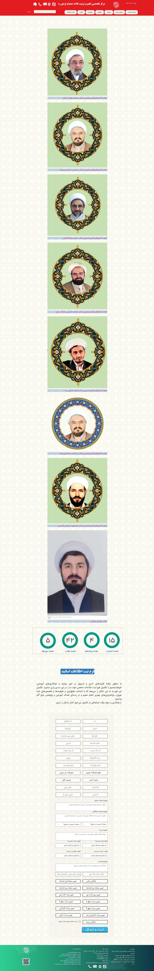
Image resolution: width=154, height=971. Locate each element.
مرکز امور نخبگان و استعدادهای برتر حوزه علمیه (68, 964)
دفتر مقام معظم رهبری (74, 952)
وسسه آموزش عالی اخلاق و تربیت (70, 954)
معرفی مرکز (119, 12)
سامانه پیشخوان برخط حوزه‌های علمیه (70, 961)
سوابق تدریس (104, 830)
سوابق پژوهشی (103, 861)
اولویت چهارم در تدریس (74, 851)
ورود (134, 3)
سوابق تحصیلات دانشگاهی (100, 811)
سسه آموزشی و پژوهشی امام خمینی (69, 956)
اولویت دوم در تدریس (74, 841)
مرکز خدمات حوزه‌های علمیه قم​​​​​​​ (72, 962)
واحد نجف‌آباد (70, 12)
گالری (81, 12)
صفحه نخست (132, 12)
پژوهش (90, 12)
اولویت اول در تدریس (101, 841)
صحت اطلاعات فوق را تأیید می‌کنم (68, 921)
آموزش (100, 12)
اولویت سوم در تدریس (101, 851)
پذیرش (109, 12)
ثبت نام (129, 3)
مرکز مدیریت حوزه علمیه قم (73, 959)
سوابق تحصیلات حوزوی (101, 800)
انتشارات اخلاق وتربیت (75, 957)
